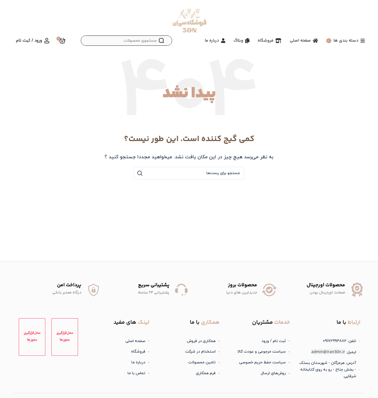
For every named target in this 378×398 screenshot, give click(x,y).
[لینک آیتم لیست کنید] (259, 341)
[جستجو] (161, 40)
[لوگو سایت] (189, 22)
